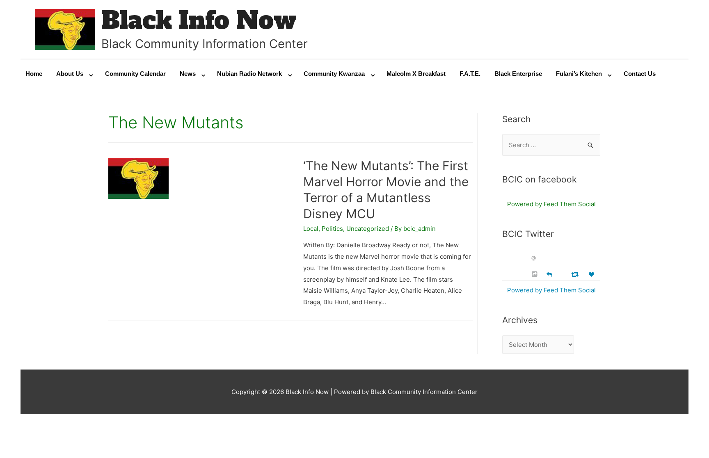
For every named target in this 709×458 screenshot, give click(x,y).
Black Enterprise (518, 73)
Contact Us (640, 73)
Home (33, 73)
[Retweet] (576, 274)
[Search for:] (551, 145)
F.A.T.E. (470, 73)
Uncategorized (367, 228)
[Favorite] (592, 274)
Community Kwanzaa (334, 73)
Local (310, 228)
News (188, 73)
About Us (69, 73)
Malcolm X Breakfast (416, 73)
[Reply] (549, 273)
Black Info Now (199, 20)
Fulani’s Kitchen (579, 73)
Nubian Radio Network (249, 73)
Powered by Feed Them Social (551, 204)
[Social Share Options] (535, 274)
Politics (332, 228)
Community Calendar (135, 73)
